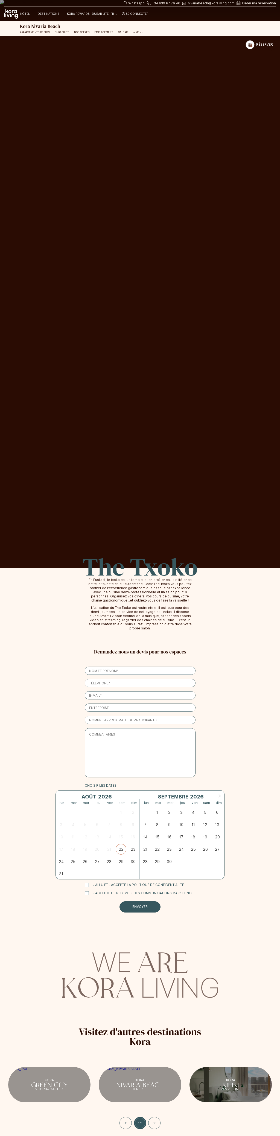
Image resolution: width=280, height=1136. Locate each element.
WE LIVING (140, 973)
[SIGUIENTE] (154, 1123)
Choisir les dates (100, 786)
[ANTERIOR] (125, 1123)
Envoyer (140, 907)
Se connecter (136, 14)
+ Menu (138, 32)
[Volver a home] (11, 14)
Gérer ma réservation (259, 3)
